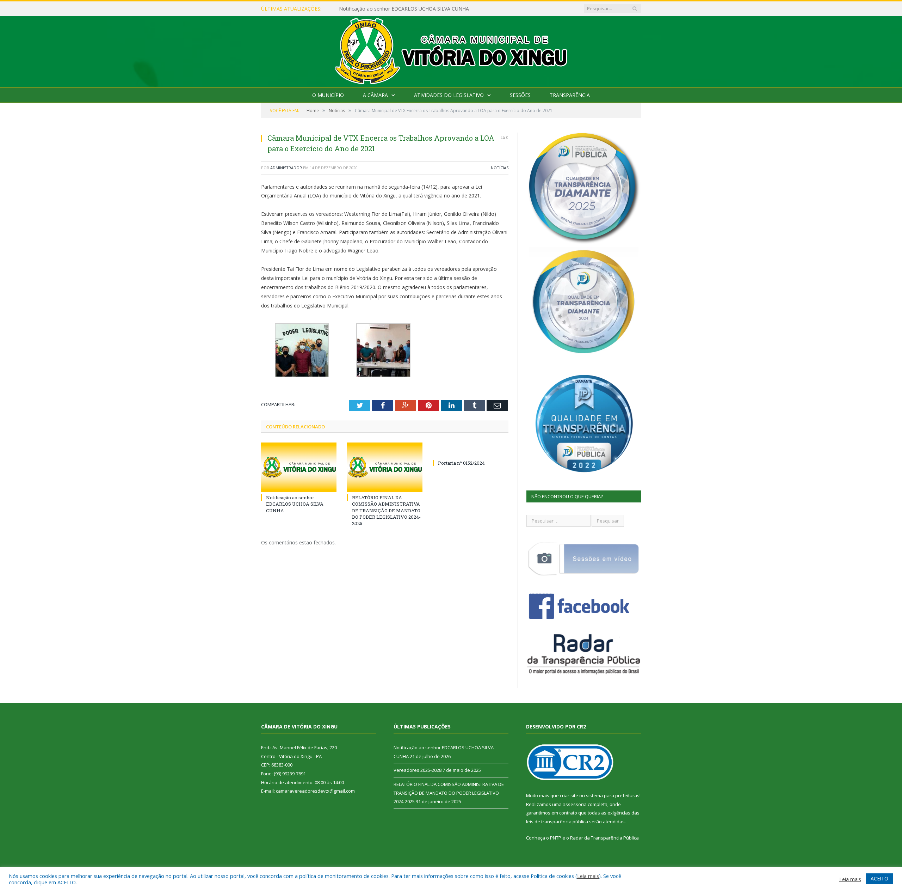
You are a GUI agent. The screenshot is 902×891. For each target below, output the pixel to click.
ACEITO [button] (879, 878)
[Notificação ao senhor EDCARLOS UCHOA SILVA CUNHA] (298, 467)
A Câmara (375, 95)
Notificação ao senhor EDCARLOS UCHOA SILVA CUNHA (294, 503)
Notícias (499, 167)
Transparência (570, 95)
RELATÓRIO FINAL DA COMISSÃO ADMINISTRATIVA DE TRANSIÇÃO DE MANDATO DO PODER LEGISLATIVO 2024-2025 (386, 510)
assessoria (575, 804)
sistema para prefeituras (613, 795)
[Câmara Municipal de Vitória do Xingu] (451, 50)
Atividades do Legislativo (449, 95)
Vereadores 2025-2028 (365, 9)
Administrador (286, 167)
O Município (328, 95)
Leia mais (588, 876)
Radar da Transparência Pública (604, 838)
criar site (569, 795)
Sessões (520, 95)
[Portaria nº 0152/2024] (470, 450)
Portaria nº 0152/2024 (461, 463)
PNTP (555, 838)
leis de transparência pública (557, 821)
